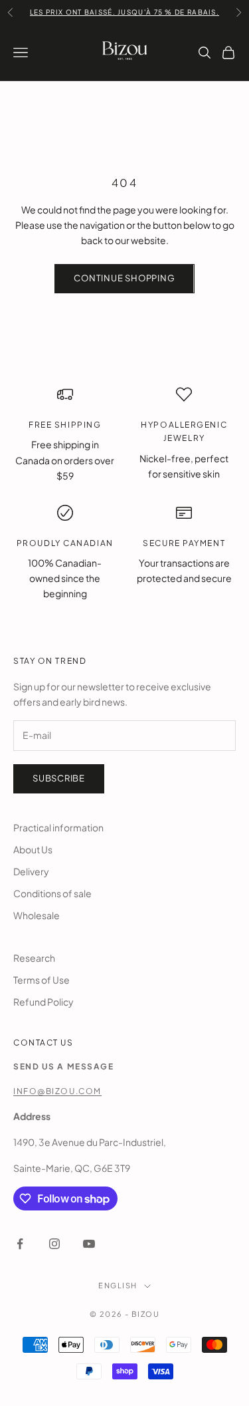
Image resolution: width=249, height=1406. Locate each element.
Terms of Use (41, 980)
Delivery (31, 871)
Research (34, 958)
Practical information (58, 827)
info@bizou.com (57, 1091)
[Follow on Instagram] (54, 1243)
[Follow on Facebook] (20, 1243)
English (117, 1285)
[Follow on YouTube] (89, 1243)
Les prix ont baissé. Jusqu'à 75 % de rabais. (124, 12)
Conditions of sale (52, 893)
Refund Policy (43, 1002)
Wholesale (36, 915)
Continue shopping (124, 278)
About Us (32, 849)
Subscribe (59, 778)
